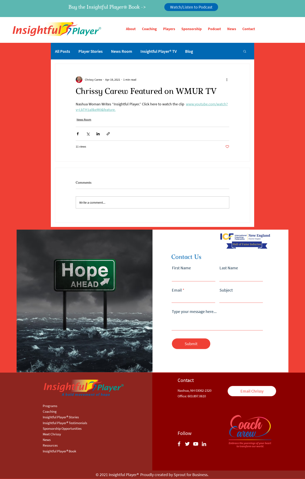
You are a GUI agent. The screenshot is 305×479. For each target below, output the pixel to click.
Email (177, 290)
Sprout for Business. (191, 474)
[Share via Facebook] (78, 134)
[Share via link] (108, 134)
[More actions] (226, 79)
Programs (50, 406)
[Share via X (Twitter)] (88, 134)
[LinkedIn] (204, 444)
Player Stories (90, 51)
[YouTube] (196, 444)
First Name (181, 268)
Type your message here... (194, 311)
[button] (131, 29)
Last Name (229, 268)
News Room (121, 51)
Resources (50, 445)
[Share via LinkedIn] (98, 134)
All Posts (62, 51)
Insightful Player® (124, 474)
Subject (226, 290)
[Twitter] (187, 444)
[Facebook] (179, 444)
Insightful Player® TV (158, 51)
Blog (189, 51)
